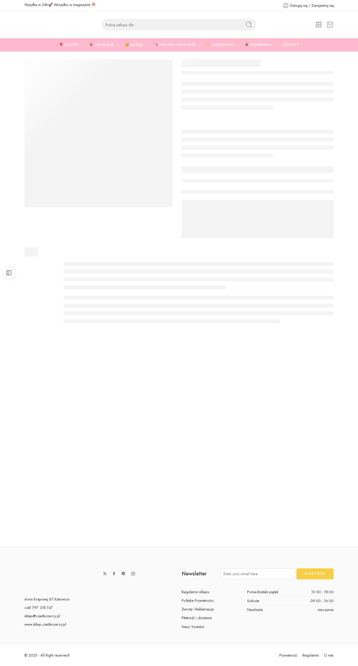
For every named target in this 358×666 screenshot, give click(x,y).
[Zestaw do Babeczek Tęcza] (251, 490)
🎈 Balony (69, 44)
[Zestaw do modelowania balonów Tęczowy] (36, 490)
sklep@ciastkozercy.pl (42, 616)
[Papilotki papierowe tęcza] (107, 490)
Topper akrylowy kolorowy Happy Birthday (259, 440)
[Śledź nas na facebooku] (114, 573)
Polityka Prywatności (198, 600)
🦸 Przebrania (258, 44)
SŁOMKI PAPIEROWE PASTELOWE (179, 440)
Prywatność (288, 655)
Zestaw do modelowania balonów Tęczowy (44, 530)
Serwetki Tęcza (107, 440)
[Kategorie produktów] (318, 24)
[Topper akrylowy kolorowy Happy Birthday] (251, 399)
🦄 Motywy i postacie (175, 44)
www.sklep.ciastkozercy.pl (45, 624)
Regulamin (310, 655)
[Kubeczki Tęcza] (179, 490)
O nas (329, 655)
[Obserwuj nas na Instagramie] (133, 573)
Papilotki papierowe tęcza (107, 530)
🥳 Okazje (134, 44)
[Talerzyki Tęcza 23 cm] (98, 133)
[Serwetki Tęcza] (107, 399)
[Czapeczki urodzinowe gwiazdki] (36, 399)
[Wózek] (330, 24)
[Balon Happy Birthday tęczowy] (322, 490)
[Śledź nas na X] (105, 573)
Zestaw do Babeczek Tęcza (250, 530)
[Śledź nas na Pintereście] (123, 573)
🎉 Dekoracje (101, 44)
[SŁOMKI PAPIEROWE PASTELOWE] (179, 399)
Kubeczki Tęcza (179, 530)
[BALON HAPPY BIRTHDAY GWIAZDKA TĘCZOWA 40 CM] (322, 399)
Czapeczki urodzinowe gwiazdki (36, 440)
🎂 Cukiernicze (220, 44)
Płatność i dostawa (197, 617)
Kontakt (290, 44)
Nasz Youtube (193, 626)
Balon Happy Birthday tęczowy (322, 530)
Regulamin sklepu (195, 592)
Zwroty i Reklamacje (198, 609)
